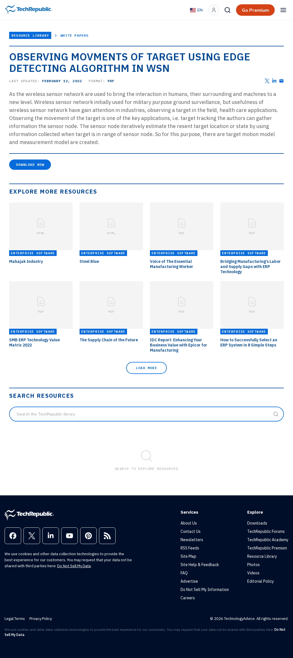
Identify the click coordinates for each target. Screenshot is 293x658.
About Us (189, 523)
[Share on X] (267, 80)
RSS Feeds (190, 548)
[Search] (227, 10)
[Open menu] (283, 10)
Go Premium (255, 10)
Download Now (30, 164)
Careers (188, 597)
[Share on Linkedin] (274, 80)
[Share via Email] (281, 80)
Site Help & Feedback (200, 564)
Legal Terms (15, 618)
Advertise (189, 581)
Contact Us (191, 531)
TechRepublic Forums (266, 531)
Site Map (188, 556)
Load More (146, 368)
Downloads (257, 523)
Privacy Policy (40, 618)
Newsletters (192, 539)
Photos (253, 564)
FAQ (184, 573)
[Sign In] (214, 10)
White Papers (74, 35)
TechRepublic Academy (267, 539)
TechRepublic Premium (267, 548)
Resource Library (30, 35)
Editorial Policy (260, 581)
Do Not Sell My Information (205, 589)
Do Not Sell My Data (74, 566)
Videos (253, 573)
